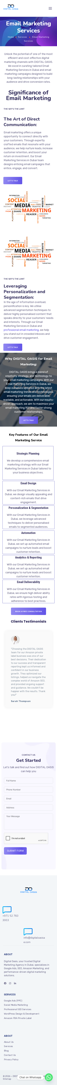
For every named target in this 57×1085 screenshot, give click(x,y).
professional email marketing (21, 330)
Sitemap (7, 1079)
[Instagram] (10, 983)
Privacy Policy (11, 1059)
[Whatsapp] (49, 1077)
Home (11, 37)
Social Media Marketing (16, 1005)
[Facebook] (5, 983)
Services (22, 37)
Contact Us (10, 1055)
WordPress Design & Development (21, 1013)
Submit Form (15, 851)
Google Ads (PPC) (13, 1000)
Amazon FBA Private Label (18, 1018)
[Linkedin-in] (15, 983)
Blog (6, 1050)
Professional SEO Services (17, 1009)
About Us (9, 1042)
